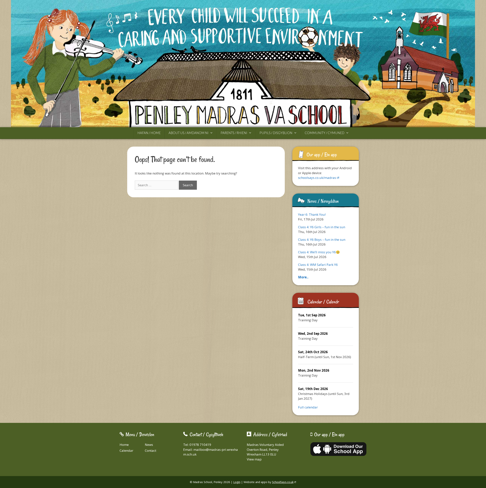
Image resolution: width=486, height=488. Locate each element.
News (149, 444)
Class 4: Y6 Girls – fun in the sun (321, 227)
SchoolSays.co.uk (282, 482)
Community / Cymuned (324, 133)
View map (254, 459)
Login (236, 482)
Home (124, 444)
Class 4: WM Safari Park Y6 (318, 264)
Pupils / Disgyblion (276, 133)
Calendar (126, 450)
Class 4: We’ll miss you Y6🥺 (319, 252)
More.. (303, 277)
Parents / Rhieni (234, 133)
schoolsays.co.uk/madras (317, 177)
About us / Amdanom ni (188, 133)
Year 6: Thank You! (312, 214)
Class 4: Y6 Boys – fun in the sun (321, 239)
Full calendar (308, 407)
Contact (150, 450)
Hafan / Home (149, 133)
